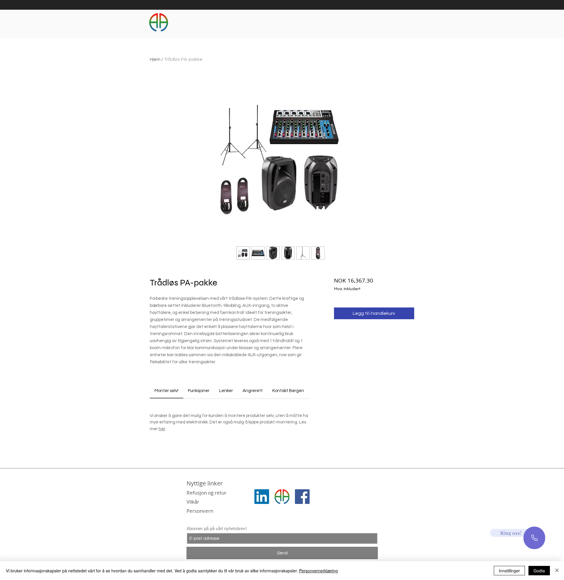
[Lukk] (556, 570)
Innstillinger (509, 571)
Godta (539, 571)
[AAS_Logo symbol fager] (282, 496)
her (162, 429)
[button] (511, 533)
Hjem (155, 59)
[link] (166, 391)
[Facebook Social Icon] (302, 496)
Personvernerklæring (318, 571)
